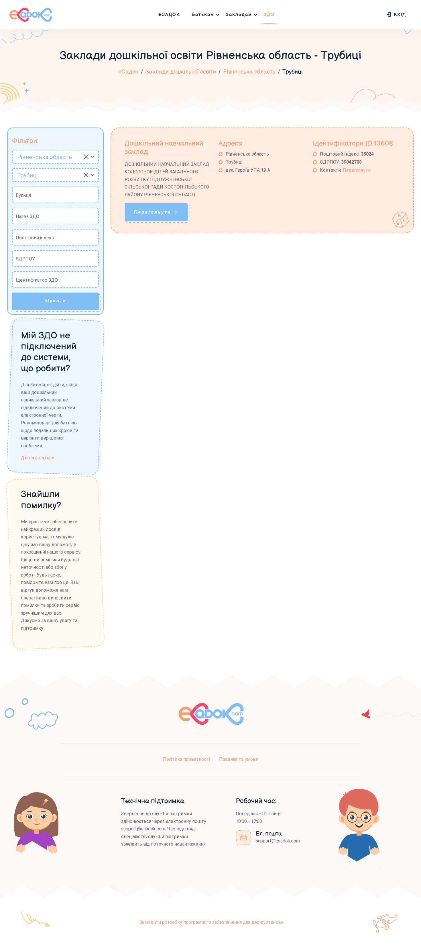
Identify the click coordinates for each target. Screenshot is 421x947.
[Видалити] (86, 156)
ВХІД (399, 15)
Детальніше (38, 458)
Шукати (55, 301)
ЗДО (269, 14)
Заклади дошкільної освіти (180, 71)
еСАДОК (169, 14)
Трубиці (292, 71)
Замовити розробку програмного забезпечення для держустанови (211, 922)
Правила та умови (238, 759)
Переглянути (357, 170)
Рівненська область (249, 71)
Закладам (239, 14)
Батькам (203, 14)
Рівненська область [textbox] (44, 157)
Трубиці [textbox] (27, 175)
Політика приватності (186, 759)
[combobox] (55, 157)
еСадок (128, 71)
